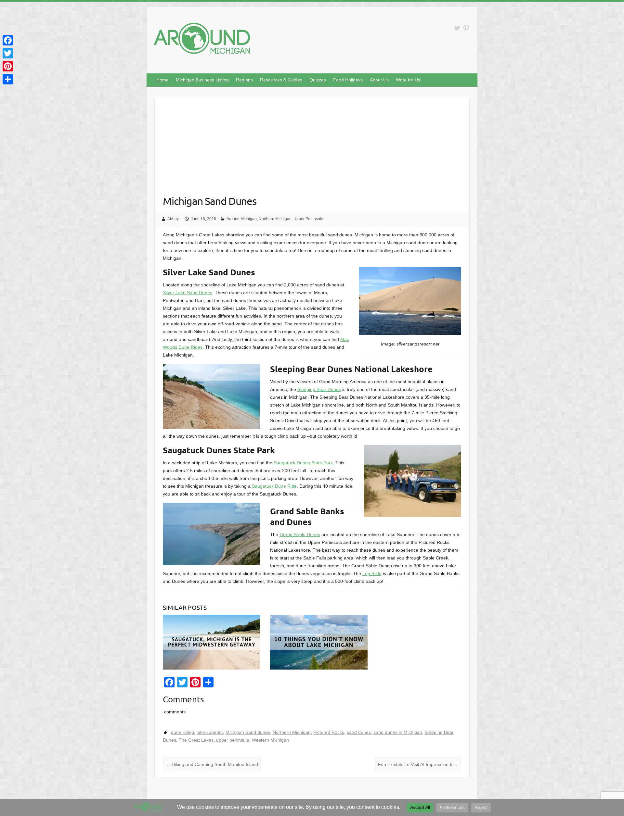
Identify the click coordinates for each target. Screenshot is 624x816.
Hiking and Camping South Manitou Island (212, 764)
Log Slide (372, 573)
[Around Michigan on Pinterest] (466, 28)
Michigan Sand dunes (248, 732)
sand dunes (359, 732)
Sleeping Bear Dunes (319, 389)
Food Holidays (348, 79)
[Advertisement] (312, 141)
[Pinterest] (7, 66)
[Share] (7, 79)
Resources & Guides (281, 79)
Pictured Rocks (328, 732)
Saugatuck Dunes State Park (303, 462)
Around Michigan (242, 219)
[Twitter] (7, 53)
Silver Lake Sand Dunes (187, 292)
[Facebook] (7, 40)
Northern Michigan (275, 219)
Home (162, 79)
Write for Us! (409, 79)
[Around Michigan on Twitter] (457, 28)
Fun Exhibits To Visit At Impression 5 (418, 764)
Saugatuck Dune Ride (274, 486)
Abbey (173, 219)
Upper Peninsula (308, 219)
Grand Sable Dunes (300, 534)
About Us (379, 79)
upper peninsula (232, 740)
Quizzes (317, 79)
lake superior (210, 732)
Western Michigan (270, 740)
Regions (244, 79)
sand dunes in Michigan (397, 732)
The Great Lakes (196, 740)
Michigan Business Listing (202, 79)
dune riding (182, 732)
